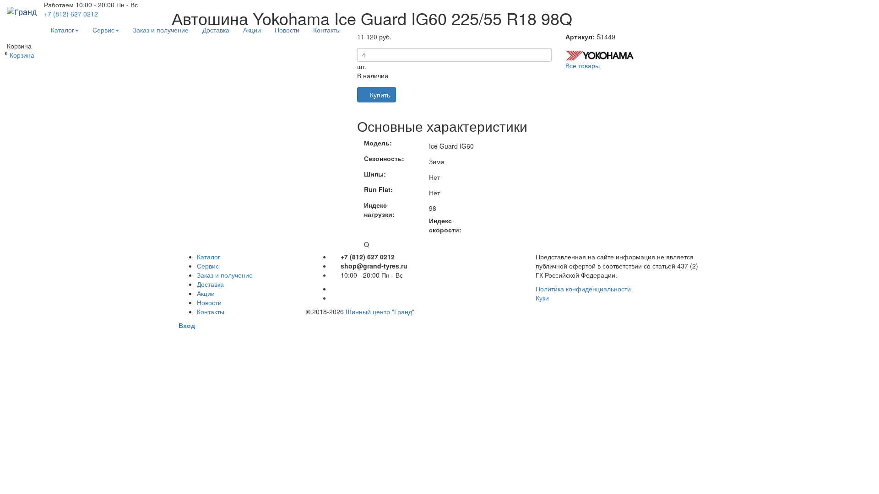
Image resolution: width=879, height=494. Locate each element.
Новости (287, 29)
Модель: (378, 142)
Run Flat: (378, 189)
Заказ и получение (161, 29)
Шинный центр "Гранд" (380, 311)
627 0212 (71, 13)
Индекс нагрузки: (379, 209)
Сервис (103, 29)
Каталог (62, 29)
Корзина (22, 54)
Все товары (582, 65)
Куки (542, 297)
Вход (187, 325)
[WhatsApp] (333, 297)
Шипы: (375, 173)
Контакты (327, 29)
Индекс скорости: (445, 225)
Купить (379, 94)
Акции (252, 29)
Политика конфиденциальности (583, 288)
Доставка (215, 29)
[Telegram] (333, 288)
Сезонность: (384, 158)
